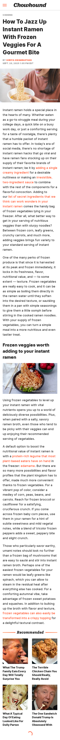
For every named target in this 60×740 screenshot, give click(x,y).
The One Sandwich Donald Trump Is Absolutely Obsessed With (44, 719)
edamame (28, 466)
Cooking (8, 15)
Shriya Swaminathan (19, 60)
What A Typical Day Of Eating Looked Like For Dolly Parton (13, 719)
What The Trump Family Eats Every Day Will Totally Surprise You (14, 673)
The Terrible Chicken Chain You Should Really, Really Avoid (44, 673)
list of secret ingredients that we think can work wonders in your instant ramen (29, 201)
